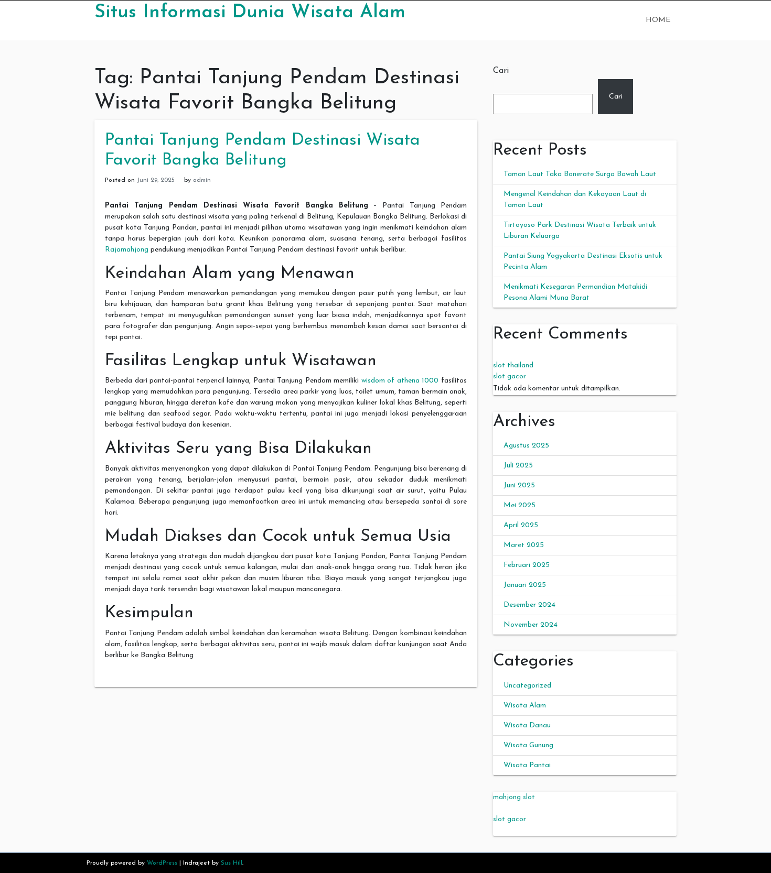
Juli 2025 (518, 466)
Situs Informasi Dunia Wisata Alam (249, 12)
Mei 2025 (520, 505)
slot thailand (513, 365)
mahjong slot (514, 797)
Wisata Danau (527, 725)
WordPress (162, 863)
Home (658, 20)
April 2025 (521, 525)
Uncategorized (527, 686)
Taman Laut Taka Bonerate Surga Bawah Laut (580, 174)
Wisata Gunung (528, 745)
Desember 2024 (529, 605)
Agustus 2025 (526, 446)
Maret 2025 (524, 545)
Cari (501, 71)
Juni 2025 (519, 485)
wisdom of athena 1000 (400, 381)
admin (202, 180)
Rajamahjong (126, 250)
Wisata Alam (525, 706)
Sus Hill (231, 863)
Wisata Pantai (527, 765)
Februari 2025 (527, 565)
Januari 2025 (525, 585)
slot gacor (509, 376)
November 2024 (531, 625)
